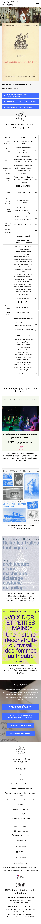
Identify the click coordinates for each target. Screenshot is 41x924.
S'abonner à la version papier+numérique (22, 101)
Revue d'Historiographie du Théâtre (20, 788)
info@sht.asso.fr (22, 831)
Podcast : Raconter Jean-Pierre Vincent (20, 800)
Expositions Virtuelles (20, 809)
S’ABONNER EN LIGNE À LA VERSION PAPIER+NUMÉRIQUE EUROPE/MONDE (20, 716)
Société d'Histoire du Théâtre (11, 3)
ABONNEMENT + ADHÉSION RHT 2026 (20, 733)
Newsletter (23, 857)
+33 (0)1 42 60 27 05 (22, 835)
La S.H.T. (20, 779)
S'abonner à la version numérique (19, 107)
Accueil (20, 775)
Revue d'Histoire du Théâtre (20, 784)
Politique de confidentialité (20, 818)
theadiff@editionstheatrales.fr (22, 914)
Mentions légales (20, 814)
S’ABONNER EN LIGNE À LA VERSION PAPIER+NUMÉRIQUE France (20, 707)
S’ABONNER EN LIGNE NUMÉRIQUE (20, 725)
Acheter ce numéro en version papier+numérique (18, 95)
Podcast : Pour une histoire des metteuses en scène (20, 794)
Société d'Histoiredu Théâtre (20, 760)
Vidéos (20, 805)
